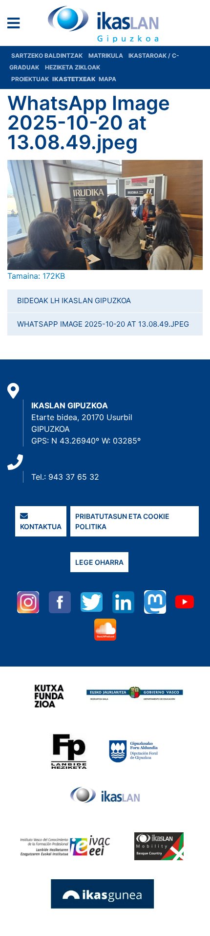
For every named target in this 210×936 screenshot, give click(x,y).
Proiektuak (30, 79)
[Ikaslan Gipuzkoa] (105, 24)
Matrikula (106, 55)
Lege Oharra (99, 562)
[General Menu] (16, 25)
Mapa (107, 79)
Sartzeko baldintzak (47, 55)
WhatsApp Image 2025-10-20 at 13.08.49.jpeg (103, 324)
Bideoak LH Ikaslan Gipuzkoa (74, 300)
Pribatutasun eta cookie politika (122, 521)
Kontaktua (41, 526)
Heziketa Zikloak (72, 67)
